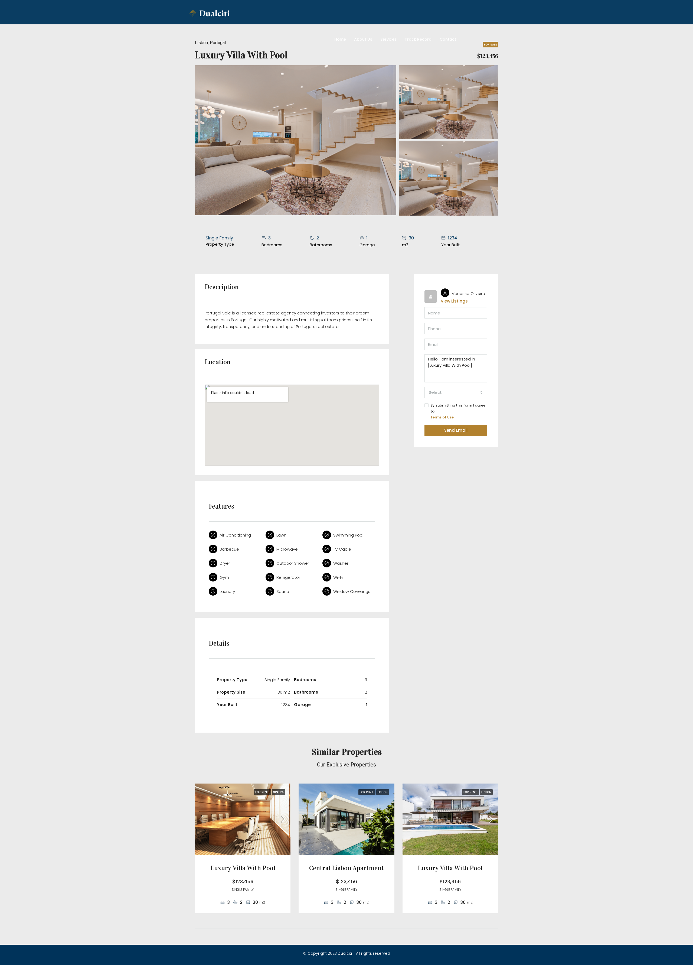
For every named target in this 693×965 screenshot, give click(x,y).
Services (388, 39)
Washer (340, 563)
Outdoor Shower (292, 563)
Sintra (278, 792)
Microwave (287, 549)
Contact (448, 39)
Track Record (418, 39)
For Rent (262, 792)
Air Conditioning (235, 535)
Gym (224, 577)
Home (340, 39)
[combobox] (455, 392)
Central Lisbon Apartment (346, 868)
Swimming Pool (348, 535)
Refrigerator (288, 577)
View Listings (454, 301)
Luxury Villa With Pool (242, 868)
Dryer (225, 563)
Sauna (282, 591)
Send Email (456, 430)
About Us (363, 39)
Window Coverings (351, 591)
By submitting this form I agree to (457, 411)
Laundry (227, 591)
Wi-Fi (338, 577)
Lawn (281, 535)
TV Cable (342, 549)
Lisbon (383, 792)
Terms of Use (442, 417)
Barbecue (229, 549)
